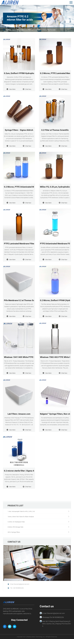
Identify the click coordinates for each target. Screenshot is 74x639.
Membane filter (26, 30)
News (18, 30)
